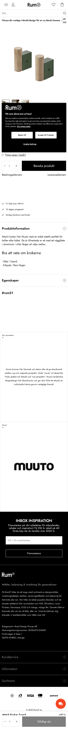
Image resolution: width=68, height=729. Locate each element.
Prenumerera (34, 553)
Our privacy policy (24, 126)
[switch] (34, 228)
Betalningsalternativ (12, 174)
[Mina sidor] (13, 5)
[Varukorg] (62, 5)
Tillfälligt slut (44, 721)
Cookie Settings (30, 144)
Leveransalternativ (57, 174)
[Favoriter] (53, 5)
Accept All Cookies (46, 135)
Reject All (22, 135)
